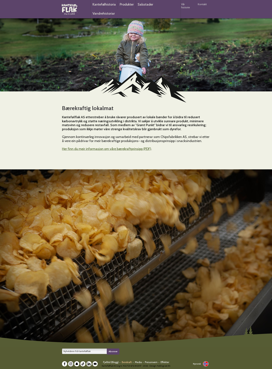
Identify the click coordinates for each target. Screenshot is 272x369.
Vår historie (185, 6)
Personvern (151, 362)
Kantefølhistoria (104, 4)
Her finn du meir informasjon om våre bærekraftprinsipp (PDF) (106, 149)
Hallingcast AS (163, 366)
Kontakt (202, 4)
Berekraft (127, 362)
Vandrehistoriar (104, 13)
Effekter (165, 362)
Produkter (127, 4)
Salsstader (145, 4)
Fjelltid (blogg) (111, 362)
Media (138, 362)
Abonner (113, 351)
